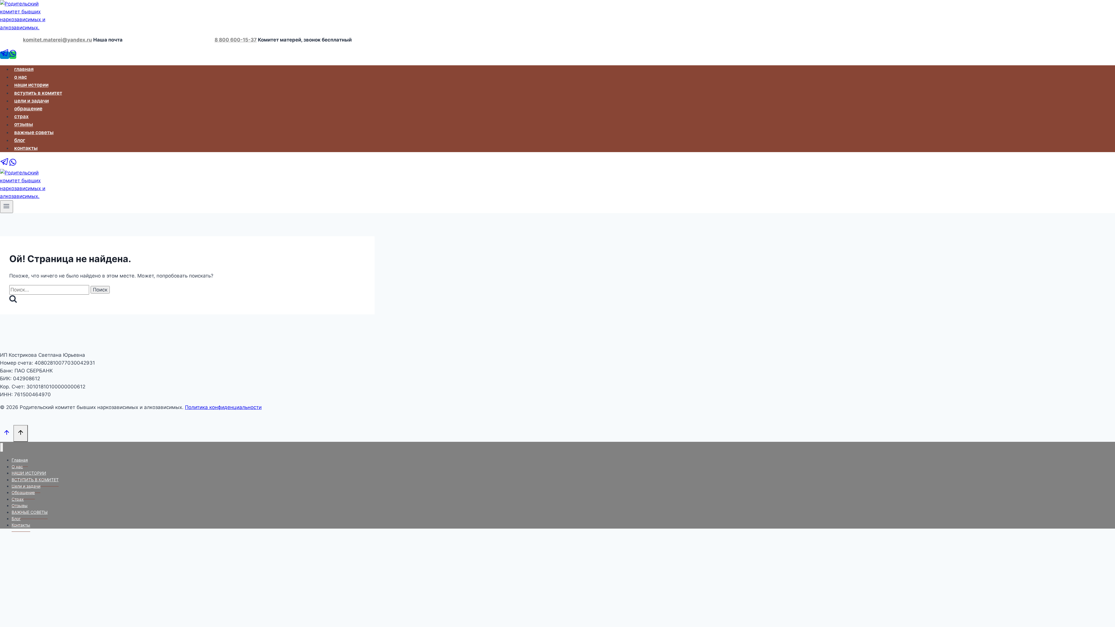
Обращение (28, 108)
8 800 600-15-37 (236, 40)
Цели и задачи (31, 101)
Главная (24, 69)
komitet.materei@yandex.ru (57, 40)
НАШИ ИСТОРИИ (31, 85)
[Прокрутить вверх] (6, 433)
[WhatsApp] (12, 55)
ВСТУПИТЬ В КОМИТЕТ (38, 93)
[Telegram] (4, 55)
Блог (19, 140)
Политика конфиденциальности (223, 407)
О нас (20, 77)
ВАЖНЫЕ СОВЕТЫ (34, 132)
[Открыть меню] (6, 206)
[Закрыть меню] (1, 447)
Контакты (26, 148)
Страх (21, 116)
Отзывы (23, 124)
